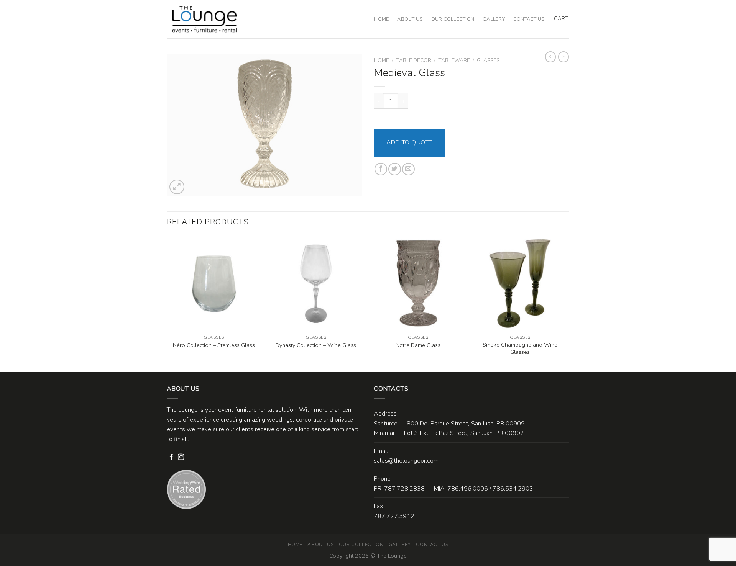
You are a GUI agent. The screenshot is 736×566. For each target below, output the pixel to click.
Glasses (488, 60)
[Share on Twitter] (394, 169)
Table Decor (413, 60)
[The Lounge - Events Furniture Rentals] (204, 19)
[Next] (567, 303)
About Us (409, 19)
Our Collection (453, 19)
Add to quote (409, 142)
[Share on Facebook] (381, 169)
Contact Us (529, 19)
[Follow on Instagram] (181, 457)
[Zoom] (176, 187)
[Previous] (167, 303)
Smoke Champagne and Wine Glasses (520, 348)
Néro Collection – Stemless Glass (214, 345)
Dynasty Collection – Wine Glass (316, 345)
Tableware (454, 60)
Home (381, 19)
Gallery (494, 19)
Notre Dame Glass (418, 345)
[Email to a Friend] (408, 169)
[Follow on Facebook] (171, 457)
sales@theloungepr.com (406, 460)
